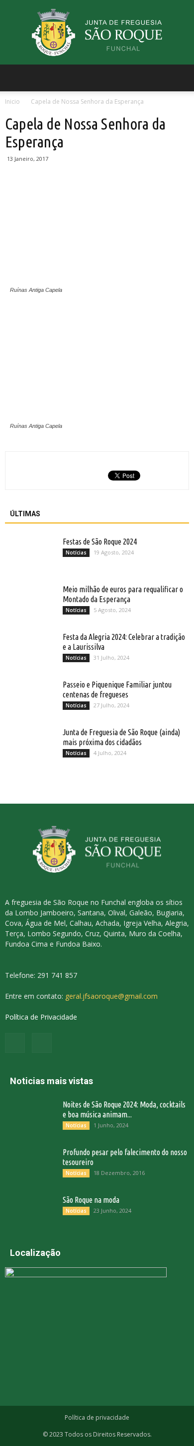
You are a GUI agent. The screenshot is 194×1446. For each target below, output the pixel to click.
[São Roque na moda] (30, 1212)
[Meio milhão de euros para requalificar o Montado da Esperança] (30, 601)
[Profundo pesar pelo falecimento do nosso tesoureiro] (30, 1164)
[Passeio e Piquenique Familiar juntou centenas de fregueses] (30, 697)
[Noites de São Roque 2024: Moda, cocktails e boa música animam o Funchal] (30, 1117)
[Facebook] (15, 1043)
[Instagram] (42, 1043)
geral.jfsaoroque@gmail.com (111, 996)
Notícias (76, 552)
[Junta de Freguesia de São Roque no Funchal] (97, 33)
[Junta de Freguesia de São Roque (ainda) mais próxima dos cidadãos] (30, 744)
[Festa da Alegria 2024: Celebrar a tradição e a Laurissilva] (30, 649)
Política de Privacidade (41, 1017)
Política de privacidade (97, 1417)
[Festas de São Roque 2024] (30, 554)
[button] (180, 78)
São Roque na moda (91, 1199)
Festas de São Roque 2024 (100, 541)
